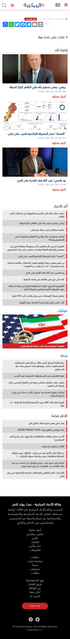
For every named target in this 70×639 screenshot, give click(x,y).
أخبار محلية (59, 96)
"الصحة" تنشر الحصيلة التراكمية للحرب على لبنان (37, 133)
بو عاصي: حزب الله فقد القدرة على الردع (41, 180)
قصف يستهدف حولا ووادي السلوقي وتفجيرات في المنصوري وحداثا (39, 238)
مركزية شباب (35, 561)
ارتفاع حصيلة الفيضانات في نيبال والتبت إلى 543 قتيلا (38, 295)
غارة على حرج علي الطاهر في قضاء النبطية (44, 279)
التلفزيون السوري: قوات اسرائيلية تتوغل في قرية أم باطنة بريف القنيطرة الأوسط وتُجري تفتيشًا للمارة (36, 287)
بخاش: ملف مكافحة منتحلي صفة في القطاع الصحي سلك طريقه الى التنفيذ (36, 384)
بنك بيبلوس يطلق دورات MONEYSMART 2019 (41, 429)
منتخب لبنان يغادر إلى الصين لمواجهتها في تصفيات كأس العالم (37, 215)
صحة (64, 355)
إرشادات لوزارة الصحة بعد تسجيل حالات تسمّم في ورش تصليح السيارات (38, 394)
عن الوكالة (35, 588)
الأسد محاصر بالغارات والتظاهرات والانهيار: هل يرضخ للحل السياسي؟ (37, 438)
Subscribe (35, 606)
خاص (35, 538)
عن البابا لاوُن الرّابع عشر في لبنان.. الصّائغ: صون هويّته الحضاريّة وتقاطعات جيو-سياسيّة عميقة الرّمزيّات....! (38, 454)
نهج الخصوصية (35, 580)
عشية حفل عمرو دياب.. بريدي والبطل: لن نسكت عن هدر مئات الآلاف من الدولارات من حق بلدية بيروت (38, 464)
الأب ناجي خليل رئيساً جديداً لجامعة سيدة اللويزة (42, 302)
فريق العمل (35, 584)
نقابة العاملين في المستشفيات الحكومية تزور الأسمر (39, 375)
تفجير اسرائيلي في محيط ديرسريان (47, 229)
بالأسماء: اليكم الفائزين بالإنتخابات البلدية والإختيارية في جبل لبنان (35, 474)
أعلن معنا (35, 592)
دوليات (63, 310)
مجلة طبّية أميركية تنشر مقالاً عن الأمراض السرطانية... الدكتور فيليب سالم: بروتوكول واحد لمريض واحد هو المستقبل (38, 366)
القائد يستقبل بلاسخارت (53, 446)
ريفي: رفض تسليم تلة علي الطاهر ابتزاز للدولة (38, 87)
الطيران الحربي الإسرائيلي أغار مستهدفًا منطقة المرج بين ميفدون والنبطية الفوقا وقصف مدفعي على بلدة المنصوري (35, 248)
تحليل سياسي (35, 534)
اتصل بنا (35, 596)
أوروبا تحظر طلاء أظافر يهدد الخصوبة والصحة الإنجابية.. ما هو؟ (37, 404)
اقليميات (35, 550)
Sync (41, 629)
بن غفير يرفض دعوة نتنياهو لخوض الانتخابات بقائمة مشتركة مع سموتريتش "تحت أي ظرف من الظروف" (35, 264)
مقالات (35, 573)
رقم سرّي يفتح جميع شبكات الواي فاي (46, 423)
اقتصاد (35, 542)
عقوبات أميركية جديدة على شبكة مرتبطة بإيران (42, 346)
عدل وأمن (35, 545)
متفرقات (35, 569)
